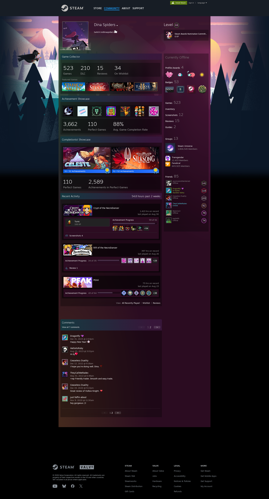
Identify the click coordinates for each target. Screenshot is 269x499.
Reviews (156, 303)
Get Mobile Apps (208, 476)
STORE (98, 8)
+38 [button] (155, 293)
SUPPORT (138, 8)
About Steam (131, 471)
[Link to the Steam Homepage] (72, 10)
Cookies (177, 486)
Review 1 (73, 268)
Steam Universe (185, 146)
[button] (186, 24)
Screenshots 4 (76, 235)
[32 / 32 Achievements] (87, 168)
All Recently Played (131, 303)
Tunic (77, 221)
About (126, 8)
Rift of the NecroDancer (105, 247)
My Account (206, 486)
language (201, 3)
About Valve (158, 471)
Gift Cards (129, 491)
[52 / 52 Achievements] (135, 168)
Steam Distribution (133, 486)
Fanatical (176, 163)
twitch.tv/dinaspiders (104, 32)
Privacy (177, 471)
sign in (191, 3)
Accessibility (179, 476)
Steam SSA (130, 476)
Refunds (178, 491)
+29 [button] (155, 260)
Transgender (178, 157)
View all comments (70, 327)
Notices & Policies (182, 481)
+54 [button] (146, 228)
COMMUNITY (112, 8)
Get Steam (205, 471)
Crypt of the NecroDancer (106, 208)
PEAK (96, 280)
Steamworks (130, 481)
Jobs (154, 476)
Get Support (206, 481)
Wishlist (146, 303)
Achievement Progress (123, 220)
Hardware (157, 481)
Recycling (156, 486)
